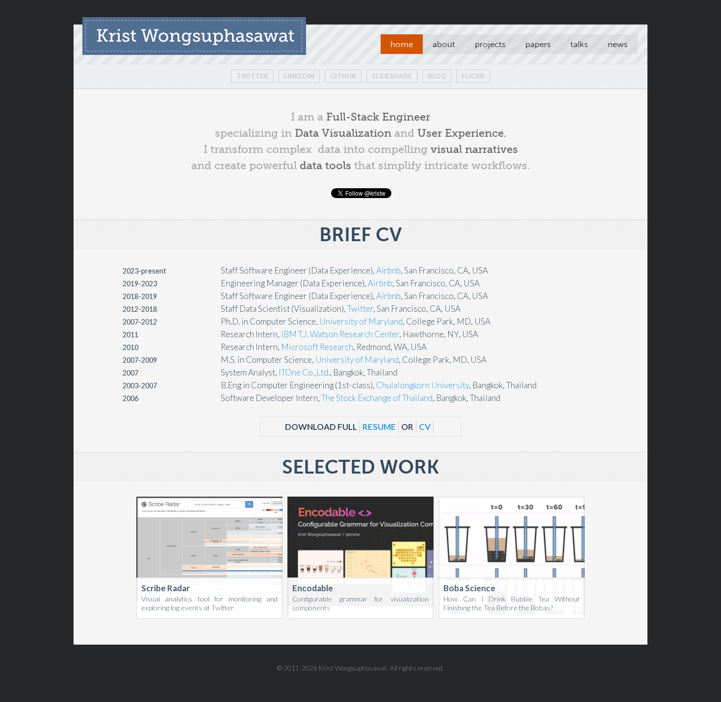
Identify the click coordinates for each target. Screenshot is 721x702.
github (343, 76)
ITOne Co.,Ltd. (304, 372)
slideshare (392, 76)
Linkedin (299, 76)
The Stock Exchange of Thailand (377, 398)
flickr (473, 76)
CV (425, 427)
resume (379, 427)
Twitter (252, 76)
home (401, 44)
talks (579, 44)
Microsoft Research (317, 347)
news (618, 44)
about (444, 44)
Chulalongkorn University (422, 385)
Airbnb (388, 270)
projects (490, 44)
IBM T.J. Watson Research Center (340, 334)
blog (437, 76)
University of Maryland (361, 321)
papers (538, 44)
